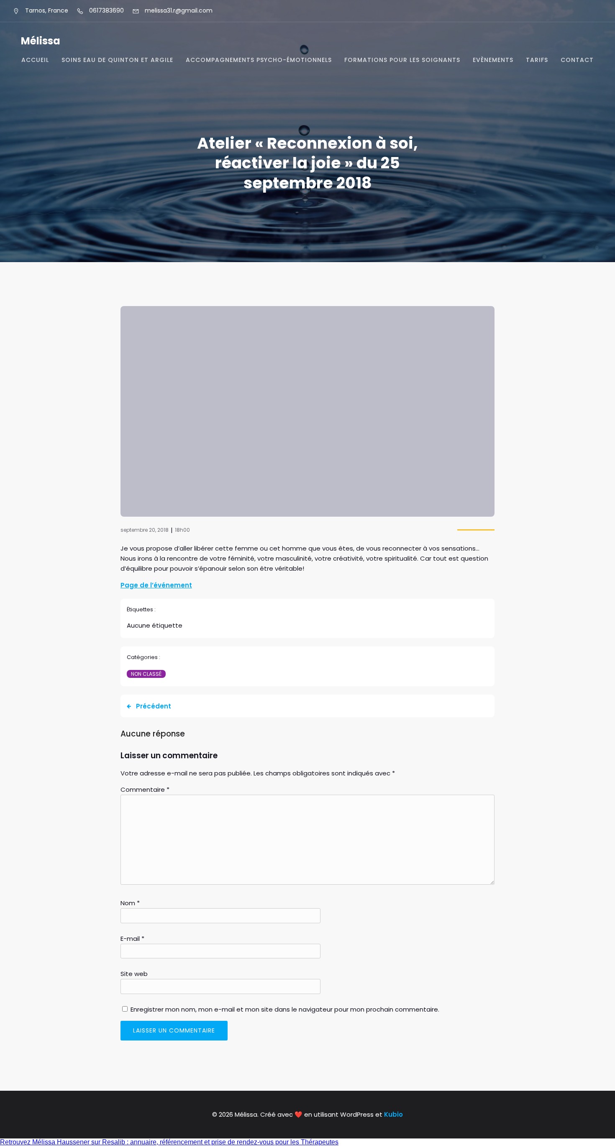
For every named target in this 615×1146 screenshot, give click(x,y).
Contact (577, 60)
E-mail (132, 938)
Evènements (493, 60)
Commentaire (144, 789)
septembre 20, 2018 (144, 529)
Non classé (146, 673)
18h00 (182, 529)
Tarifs (537, 60)
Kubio (393, 1114)
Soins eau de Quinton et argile (117, 60)
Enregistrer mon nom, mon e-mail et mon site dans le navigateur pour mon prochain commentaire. (285, 1009)
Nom (130, 903)
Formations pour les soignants (402, 60)
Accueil (35, 60)
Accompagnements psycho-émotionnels (259, 60)
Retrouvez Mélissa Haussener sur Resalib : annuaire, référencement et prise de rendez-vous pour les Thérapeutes (169, 1142)
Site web (134, 973)
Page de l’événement (156, 585)
